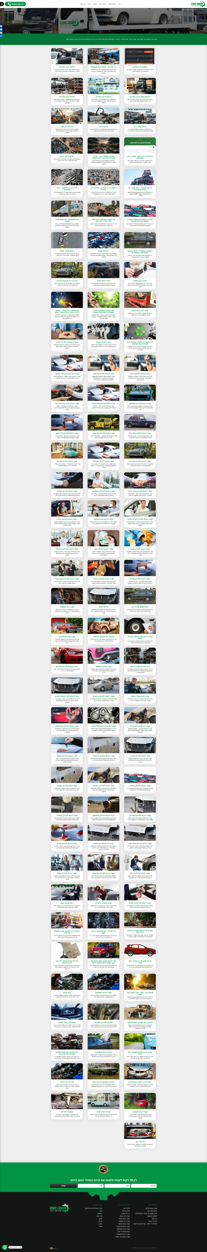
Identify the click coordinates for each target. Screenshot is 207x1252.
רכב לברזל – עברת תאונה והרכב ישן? (103, 932)
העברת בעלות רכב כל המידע (67, 342)
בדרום (100, 1221)
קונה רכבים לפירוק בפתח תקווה (103, 726)
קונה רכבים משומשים (103, 992)
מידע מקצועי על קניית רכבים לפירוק (146, 1213)
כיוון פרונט (67, 992)
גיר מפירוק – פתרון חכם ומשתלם (103, 67)
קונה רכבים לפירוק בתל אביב (103, 873)
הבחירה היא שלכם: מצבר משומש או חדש (67, 932)
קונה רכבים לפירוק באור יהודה (103, 403)
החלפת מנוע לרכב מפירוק (140, 97)
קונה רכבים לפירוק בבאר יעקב (140, 491)
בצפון (100, 1219)
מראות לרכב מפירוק (103, 97)
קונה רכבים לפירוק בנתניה (67, 785)
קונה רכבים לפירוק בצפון (67, 873)
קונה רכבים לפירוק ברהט (140, 726)
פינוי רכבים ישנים (103, 281)
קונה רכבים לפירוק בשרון (67, 843)
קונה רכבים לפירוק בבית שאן (67, 433)
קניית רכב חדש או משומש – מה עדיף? (140, 1053)
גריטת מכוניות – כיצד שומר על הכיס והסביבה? (140, 189)
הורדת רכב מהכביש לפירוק (67, 281)
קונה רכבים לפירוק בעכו (103, 519)
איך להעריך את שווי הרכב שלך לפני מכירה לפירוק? (103, 220)
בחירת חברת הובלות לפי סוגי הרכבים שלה (67, 962)
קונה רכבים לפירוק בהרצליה (103, 756)
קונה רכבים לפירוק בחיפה (103, 843)
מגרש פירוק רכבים (67, 156)
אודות (95, 4)
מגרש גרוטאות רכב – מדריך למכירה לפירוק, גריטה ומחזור (103, 157)
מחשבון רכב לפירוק (140, 67)
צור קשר (82, 4)
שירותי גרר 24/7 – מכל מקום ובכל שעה (140, 993)
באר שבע (99, 1216)
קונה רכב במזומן (140, 281)
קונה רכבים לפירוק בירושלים (140, 903)
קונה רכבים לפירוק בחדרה (140, 756)
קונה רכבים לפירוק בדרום (140, 873)
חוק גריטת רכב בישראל (103, 1022)
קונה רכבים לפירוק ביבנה (140, 373)
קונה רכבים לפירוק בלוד (103, 549)
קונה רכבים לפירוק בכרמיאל (67, 549)
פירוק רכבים (103, 607)
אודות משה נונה (152, 1211)
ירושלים (100, 1213)
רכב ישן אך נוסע (67, 903)
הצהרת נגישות (152, 1221)
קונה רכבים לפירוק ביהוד (67, 519)
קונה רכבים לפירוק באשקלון (103, 815)
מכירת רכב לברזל (67, 1082)
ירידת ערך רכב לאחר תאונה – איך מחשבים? (140, 157)
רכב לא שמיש (103, 251)
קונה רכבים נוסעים (103, 342)
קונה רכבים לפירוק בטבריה (140, 461)
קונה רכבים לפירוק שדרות (67, 461)
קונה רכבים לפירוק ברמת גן (103, 696)
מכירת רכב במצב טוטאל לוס (140, 1082)
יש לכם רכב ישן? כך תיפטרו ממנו (140, 1022)
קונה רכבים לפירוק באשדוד (67, 815)
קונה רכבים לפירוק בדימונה (103, 373)
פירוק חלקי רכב (140, 126)
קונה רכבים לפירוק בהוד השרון (67, 696)
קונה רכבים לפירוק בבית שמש (67, 726)
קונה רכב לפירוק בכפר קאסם (67, 373)
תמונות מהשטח (152, 1216)
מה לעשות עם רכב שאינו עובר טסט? (67, 220)
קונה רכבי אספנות (67, 607)
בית (119, 4)
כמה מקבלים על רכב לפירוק (67, 666)
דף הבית (203, 9)
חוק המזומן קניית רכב (140, 607)
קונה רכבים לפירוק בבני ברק (140, 433)
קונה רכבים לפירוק (151, 1208)
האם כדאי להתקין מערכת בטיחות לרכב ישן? (140, 931)
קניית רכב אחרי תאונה (67, 1022)
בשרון (100, 1224)
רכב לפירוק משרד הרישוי (140, 666)
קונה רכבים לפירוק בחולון (67, 756)
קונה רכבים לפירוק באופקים (140, 403)
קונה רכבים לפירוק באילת (140, 579)
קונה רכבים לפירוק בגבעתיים (103, 491)
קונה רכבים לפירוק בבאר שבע (140, 843)
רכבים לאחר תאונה (67, 251)
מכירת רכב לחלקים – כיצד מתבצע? (67, 189)
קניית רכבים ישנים (104, 1112)
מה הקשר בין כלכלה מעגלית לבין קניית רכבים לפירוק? (140, 343)
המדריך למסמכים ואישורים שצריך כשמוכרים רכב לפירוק (140, 220)
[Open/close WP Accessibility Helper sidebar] (2, 4)
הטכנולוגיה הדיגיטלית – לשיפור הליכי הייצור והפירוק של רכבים (67, 311)
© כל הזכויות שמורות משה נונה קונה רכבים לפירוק (145, 1248)
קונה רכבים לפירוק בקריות (67, 491)
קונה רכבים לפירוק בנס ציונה (103, 433)
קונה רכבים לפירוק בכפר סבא (67, 579)
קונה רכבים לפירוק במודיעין (140, 815)
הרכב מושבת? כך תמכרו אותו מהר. (140, 962)
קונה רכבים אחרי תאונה (140, 696)
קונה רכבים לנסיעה (140, 1112)
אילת (100, 1226)
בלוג (89, 4)
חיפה (100, 1211)
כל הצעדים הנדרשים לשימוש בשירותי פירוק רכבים (67, 1053)
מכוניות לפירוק (67, 1112)
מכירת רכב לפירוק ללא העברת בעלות (140, 637)
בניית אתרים (56, 1248)
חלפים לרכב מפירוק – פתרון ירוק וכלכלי (103, 189)
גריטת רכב (103, 4)
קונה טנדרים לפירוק (67, 636)
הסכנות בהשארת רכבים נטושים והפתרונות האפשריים (140, 252)
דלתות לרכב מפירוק (67, 67)
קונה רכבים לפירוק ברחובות (103, 785)
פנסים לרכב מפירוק (67, 97)
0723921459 (17, 4)
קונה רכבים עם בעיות (140, 310)
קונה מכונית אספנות (103, 666)
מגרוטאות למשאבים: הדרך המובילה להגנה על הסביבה (103, 311)
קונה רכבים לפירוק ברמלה (140, 785)
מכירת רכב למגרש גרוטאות (103, 636)
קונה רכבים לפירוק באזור (140, 549)
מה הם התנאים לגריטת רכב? (103, 1082)
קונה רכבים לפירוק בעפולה (103, 461)
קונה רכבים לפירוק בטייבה (103, 579)
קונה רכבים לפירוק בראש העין (67, 403)
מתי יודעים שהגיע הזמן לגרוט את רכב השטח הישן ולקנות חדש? (103, 962)
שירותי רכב (103, 126)
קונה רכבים (112, 4)
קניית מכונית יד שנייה (103, 903)
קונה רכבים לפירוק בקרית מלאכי (140, 519)
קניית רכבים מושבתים (103, 1052)
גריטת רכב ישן (67, 126)
